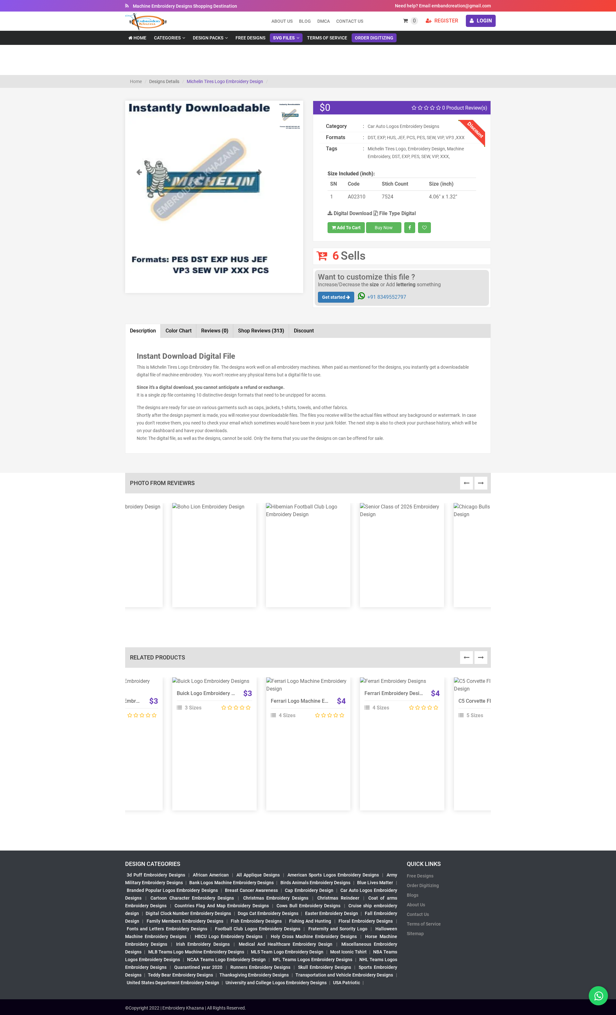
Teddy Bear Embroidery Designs (180, 974)
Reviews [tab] (214, 331)
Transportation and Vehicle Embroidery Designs (344, 974)
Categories (167, 37)
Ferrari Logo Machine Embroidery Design (318, 701)
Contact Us (349, 21)
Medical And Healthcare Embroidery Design (285, 944)
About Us (416, 904)
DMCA (323, 21)
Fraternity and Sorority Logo (338, 928)
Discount (304, 331)
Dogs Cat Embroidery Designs (268, 913)
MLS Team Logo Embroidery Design (287, 951)
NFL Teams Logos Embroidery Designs (312, 959)
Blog (305, 21)
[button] (139, 220)
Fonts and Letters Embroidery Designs (167, 928)
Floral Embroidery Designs (365, 921)
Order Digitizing (374, 37)
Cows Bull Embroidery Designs (308, 905)
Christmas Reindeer (338, 898)
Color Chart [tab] (179, 331)
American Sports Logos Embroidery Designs (333, 874)
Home (139, 37)
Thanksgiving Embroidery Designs (254, 974)
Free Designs (250, 37)
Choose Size (211, 698)
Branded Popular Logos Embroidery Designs (172, 890)
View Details (211, 683)
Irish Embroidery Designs (202, 944)
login (483, 21)
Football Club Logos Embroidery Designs (257, 928)
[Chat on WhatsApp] (598, 995)
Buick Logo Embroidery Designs (213, 693)
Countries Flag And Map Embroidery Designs (222, 905)
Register (445, 21)
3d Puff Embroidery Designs (156, 874)
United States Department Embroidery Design (173, 982)
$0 (325, 107)
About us (282, 21)
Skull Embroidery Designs (324, 967)
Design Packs (208, 37)
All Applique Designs (258, 874)
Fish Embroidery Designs (256, 921)
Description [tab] (143, 331)
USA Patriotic (346, 982)
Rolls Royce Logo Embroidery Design (125, 701)
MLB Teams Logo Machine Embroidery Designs (196, 951)
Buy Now (384, 227)
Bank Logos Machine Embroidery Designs (231, 882)
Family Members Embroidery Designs (185, 921)
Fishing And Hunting (310, 921)
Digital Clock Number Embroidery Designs (188, 913)
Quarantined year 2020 (198, 967)
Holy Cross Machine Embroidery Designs (314, 936)
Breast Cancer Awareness (251, 890)
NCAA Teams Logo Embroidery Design (226, 959)
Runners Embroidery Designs (260, 967)
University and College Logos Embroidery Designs (276, 982)
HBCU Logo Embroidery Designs (228, 936)
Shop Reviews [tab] (261, 331)
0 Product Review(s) (464, 108)
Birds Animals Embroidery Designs (315, 882)
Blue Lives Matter (375, 882)
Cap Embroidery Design (309, 890)
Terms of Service (327, 37)
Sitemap (415, 933)
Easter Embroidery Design (331, 913)
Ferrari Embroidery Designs (396, 693)
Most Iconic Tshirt (348, 951)
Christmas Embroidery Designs (275, 898)
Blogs (412, 895)
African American (211, 874)
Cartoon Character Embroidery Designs (192, 898)
